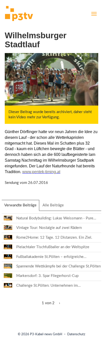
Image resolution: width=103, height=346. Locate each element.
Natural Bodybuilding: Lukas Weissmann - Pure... (56, 218)
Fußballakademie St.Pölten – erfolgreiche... (51, 257)
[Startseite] (19, 14)
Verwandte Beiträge (21, 207)
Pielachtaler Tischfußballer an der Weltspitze (52, 247)
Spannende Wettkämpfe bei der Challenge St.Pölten (58, 266)
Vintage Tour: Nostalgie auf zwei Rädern (49, 228)
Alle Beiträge (53, 205)
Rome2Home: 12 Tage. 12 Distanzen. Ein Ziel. (54, 237)
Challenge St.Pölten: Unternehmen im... (48, 285)
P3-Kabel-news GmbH (46, 334)
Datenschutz (76, 334)
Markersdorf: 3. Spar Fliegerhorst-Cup (47, 276)
